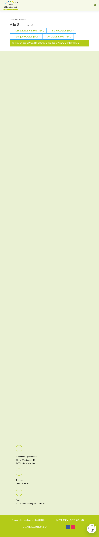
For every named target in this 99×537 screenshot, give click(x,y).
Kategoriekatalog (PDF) (27, 36)
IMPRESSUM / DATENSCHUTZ (70, 520)
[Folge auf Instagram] (73, 527)
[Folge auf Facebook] (68, 527)
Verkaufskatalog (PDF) (59, 36)
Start (12, 19)
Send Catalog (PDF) (62, 30)
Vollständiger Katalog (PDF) (29, 30)
